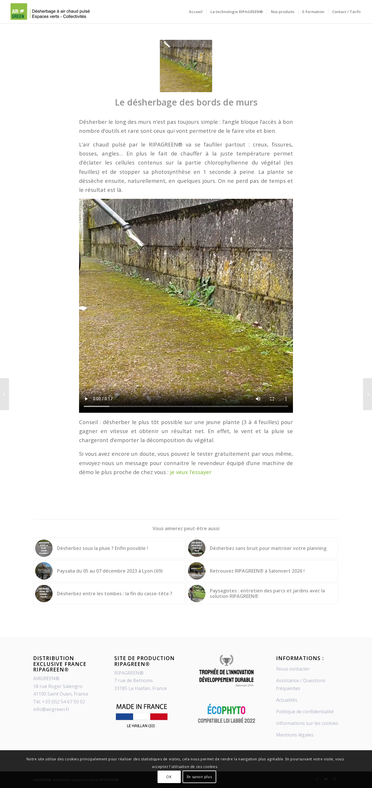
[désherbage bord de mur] (186, 66)
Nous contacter (293, 669)
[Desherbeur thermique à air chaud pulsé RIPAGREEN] (50, 11)
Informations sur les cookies (307, 723)
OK (168, 776)
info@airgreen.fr (51, 709)
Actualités (286, 700)
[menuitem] (195, 11)
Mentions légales (295, 735)
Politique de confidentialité (305, 711)
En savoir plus (199, 776)
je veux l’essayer (191, 472)
